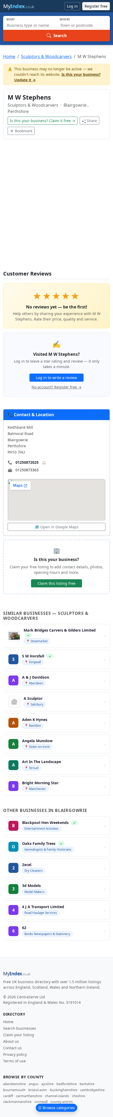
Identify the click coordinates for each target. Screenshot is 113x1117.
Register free (96, 6)
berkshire (87, 1084)
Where (65, 19)
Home (9, 56)
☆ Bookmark (21, 130)
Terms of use (14, 1060)
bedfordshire (66, 1084)
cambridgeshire (92, 1090)
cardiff (8, 1096)
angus (33, 1084)
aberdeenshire (14, 1084)
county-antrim (61, 1101)
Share (92, 120)
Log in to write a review (56, 377)
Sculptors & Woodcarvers (46, 56)
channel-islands (57, 1096)
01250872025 (27, 462)
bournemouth (14, 1090)
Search (60, 35)
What (10, 19)
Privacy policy (15, 1054)
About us (11, 1041)
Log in (72, 6)
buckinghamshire (63, 1090)
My (18, 6)
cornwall (41, 1101)
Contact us (12, 1047)
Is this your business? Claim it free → (42, 120)
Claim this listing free (56, 583)
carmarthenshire (29, 1096)
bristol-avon (37, 1090)
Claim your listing (18, 1034)
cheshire (78, 1096)
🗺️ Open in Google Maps (57, 526)
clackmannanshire (17, 1101)
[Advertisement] (56, 208)
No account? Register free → (56, 387)
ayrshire (47, 1084)
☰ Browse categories (56, 1107)
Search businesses (19, 1028)
